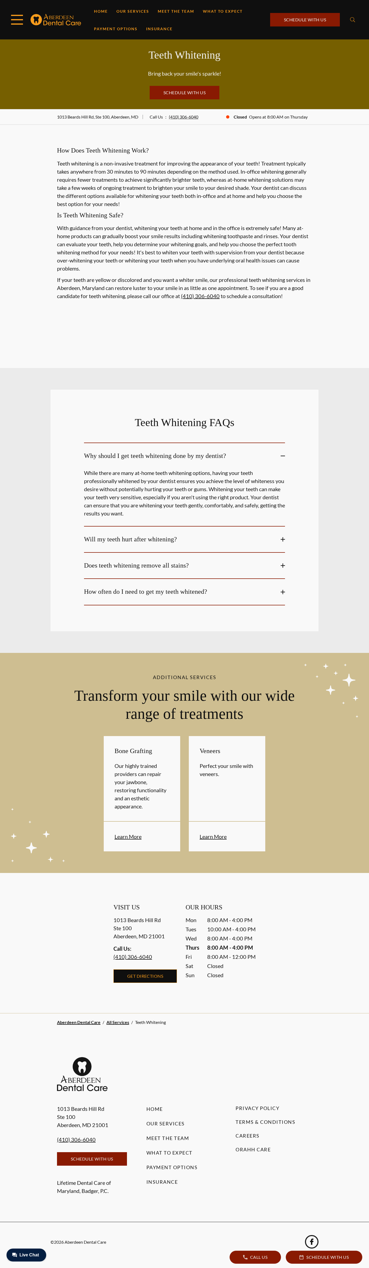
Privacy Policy (257, 1108)
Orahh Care (253, 1149)
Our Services (132, 11)
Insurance (159, 28)
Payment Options (115, 28)
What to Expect (223, 11)
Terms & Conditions (265, 1122)
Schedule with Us (305, 19)
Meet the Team (176, 11)
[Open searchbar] (352, 20)
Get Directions (145, 976)
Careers (248, 1136)
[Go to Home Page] (56, 19)
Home (101, 11)
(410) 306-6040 (183, 116)
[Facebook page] (311, 1242)
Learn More (128, 836)
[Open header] (17, 20)
